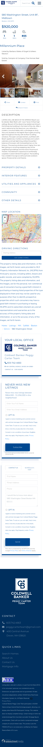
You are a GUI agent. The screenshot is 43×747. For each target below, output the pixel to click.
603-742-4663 (14, 363)
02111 (7, 329)
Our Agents (18, 369)
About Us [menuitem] (7, 657)
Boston (34, 325)
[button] (32, 3)
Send (17, 542)
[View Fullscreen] (5, 225)
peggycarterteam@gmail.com (23, 627)
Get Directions (21, 258)
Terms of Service (26, 551)
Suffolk (26, 325)
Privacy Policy (14, 551)
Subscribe (17, 447)
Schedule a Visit (29, 469)
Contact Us (9, 369)
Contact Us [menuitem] (8, 662)
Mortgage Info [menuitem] (10, 666)
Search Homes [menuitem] (10, 653)
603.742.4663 (13, 622)
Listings (12, 325)
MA (19, 325)
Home (4, 325)
